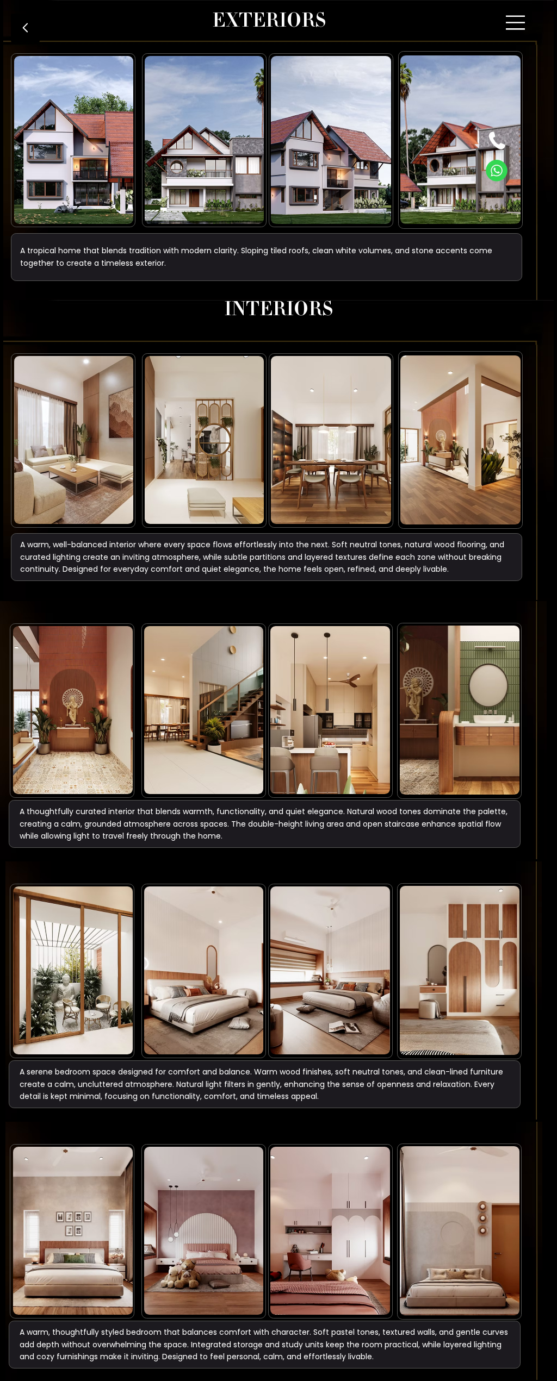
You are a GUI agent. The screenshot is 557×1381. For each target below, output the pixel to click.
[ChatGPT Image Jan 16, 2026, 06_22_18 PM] (496, 141)
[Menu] (516, 22)
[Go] (25, 28)
